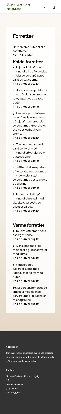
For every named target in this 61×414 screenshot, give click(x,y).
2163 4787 (14, 380)
